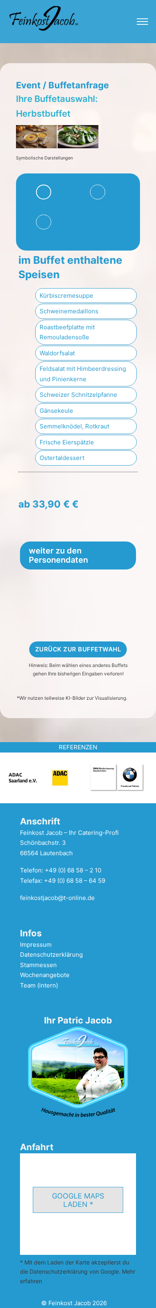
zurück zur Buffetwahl (78, 649)
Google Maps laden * (78, 1200)
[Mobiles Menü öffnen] (142, 21)
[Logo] (44, 18)
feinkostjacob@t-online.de (57, 898)
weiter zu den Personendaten (58, 555)
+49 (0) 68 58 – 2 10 (73, 870)
